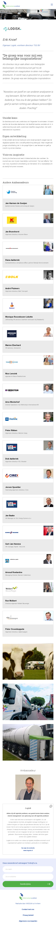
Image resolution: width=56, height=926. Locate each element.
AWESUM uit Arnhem (33, 903)
